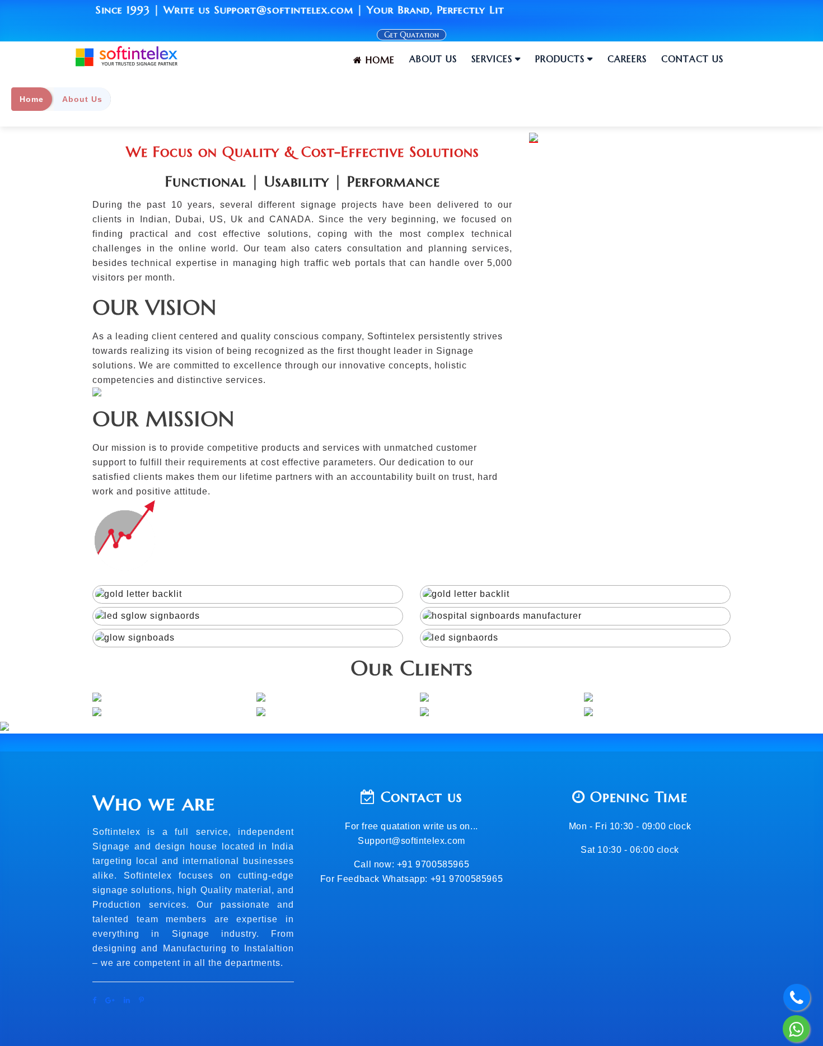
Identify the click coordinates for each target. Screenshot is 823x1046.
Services (491, 58)
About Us (433, 58)
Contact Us (692, 58)
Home (378, 60)
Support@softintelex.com (411, 841)
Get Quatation (411, 35)
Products (559, 58)
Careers (627, 58)
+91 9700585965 (431, 864)
